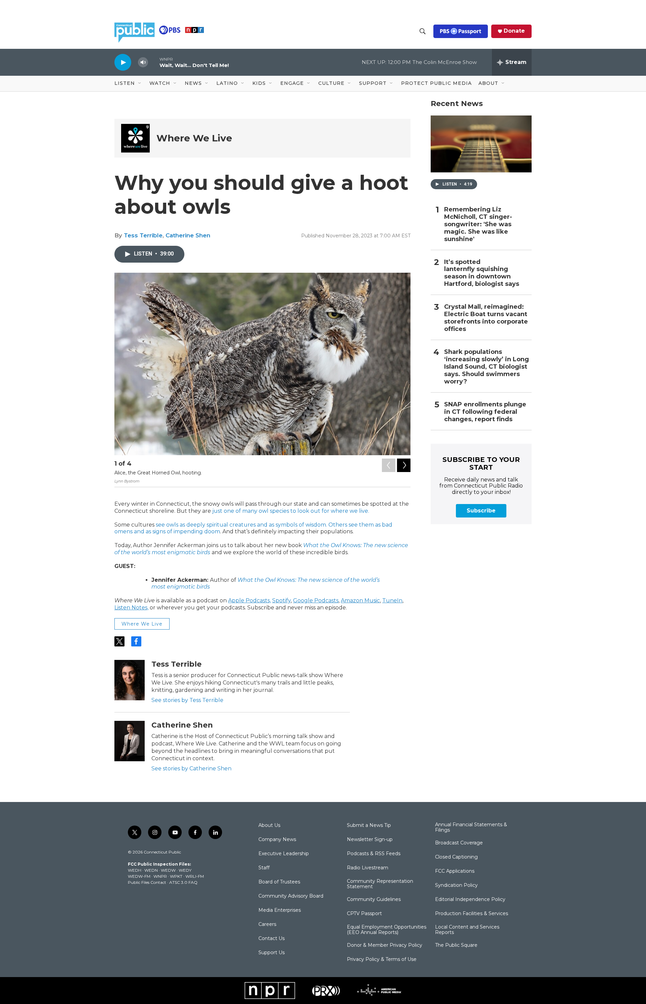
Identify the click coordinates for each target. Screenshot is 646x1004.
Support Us (271, 953)
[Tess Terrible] (129, 680)
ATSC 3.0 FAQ (183, 882)
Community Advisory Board (290, 896)
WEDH (134, 870)
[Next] (403, 465)
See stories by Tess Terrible (187, 700)
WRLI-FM (194, 876)
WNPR (160, 876)
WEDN (151, 870)
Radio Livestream (367, 868)
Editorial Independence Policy (470, 899)
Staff (264, 868)
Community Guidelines (374, 899)
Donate (514, 31)
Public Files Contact (147, 882)
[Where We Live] (135, 138)
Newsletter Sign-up (370, 839)
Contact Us (271, 938)
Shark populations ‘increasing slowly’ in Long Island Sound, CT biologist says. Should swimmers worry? (486, 366)
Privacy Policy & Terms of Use (382, 959)
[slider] (154, 62)
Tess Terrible (143, 235)
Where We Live (194, 138)
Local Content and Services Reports (467, 930)
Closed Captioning (456, 857)
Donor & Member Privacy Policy (384, 945)
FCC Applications (454, 871)
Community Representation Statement (380, 884)
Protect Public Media (436, 83)
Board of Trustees (279, 882)
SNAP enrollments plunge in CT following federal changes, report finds (485, 412)
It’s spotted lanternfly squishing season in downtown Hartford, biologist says (481, 273)
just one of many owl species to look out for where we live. (290, 511)
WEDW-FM (139, 876)
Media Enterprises (279, 910)
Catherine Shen (188, 235)
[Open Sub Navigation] (140, 83)
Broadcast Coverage (459, 843)
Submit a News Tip (369, 825)
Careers (267, 924)
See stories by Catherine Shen (191, 768)
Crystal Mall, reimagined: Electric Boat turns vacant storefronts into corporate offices (486, 318)
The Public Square (456, 945)
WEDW (168, 870)
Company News (277, 839)
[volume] (143, 62)
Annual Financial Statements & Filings (471, 827)
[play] (122, 62)
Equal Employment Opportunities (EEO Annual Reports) (386, 930)
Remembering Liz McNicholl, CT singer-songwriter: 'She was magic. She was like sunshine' (478, 224)
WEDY (185, 870)
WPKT (176, 876)
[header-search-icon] (422, 31)
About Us (269, 825)
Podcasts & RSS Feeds (373, 854)
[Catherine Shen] (129, 741)
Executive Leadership (283, 854)
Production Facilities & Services (471, 913)
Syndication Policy (456, 885)
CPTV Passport (364, 913)
